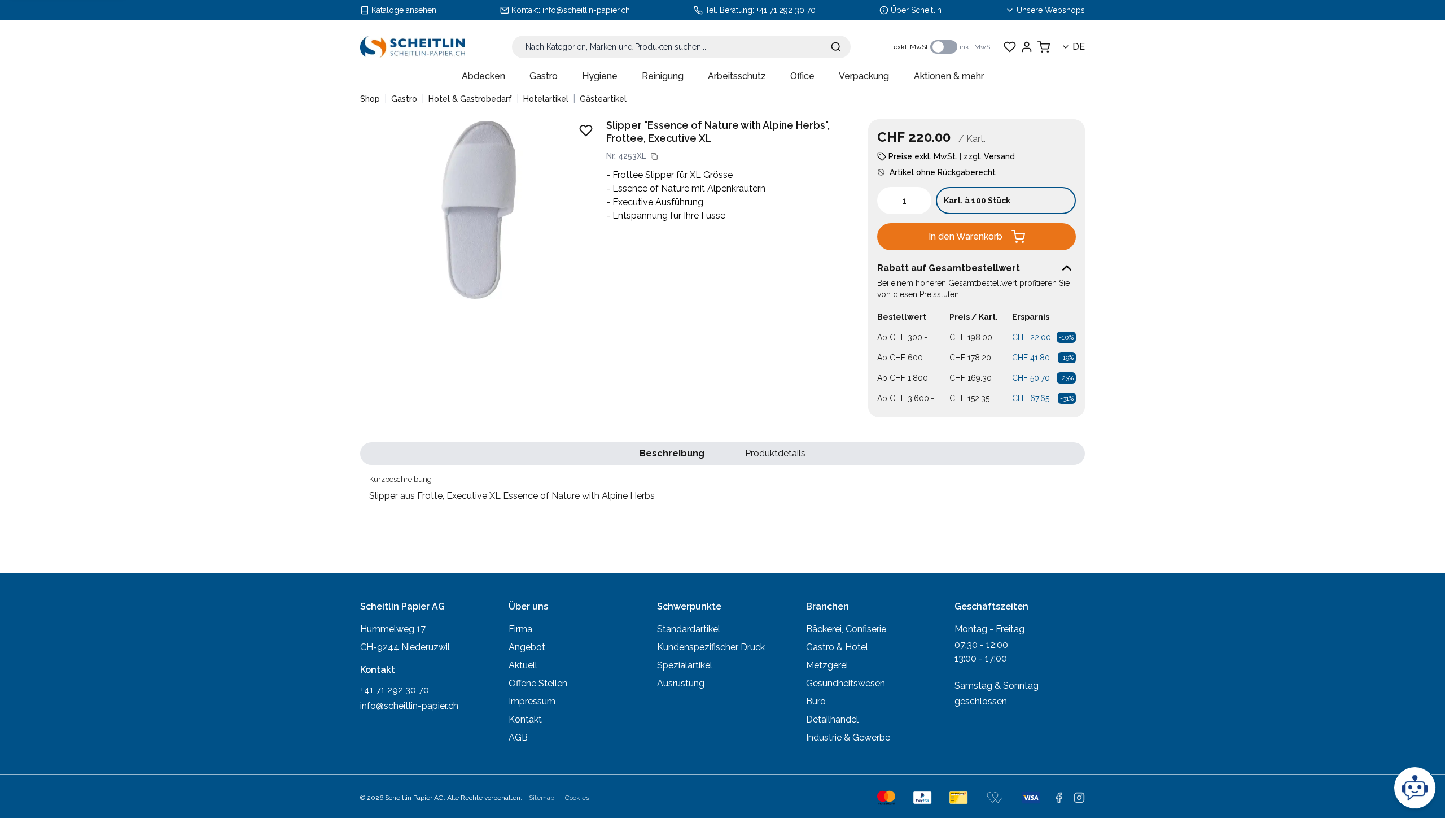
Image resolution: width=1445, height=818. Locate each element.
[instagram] (1079, 797)
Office (802, 76)
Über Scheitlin (916, 10)
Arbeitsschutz (737, 76)
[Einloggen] (1027, 47)
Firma (520, 629)
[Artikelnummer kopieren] (654, 156)
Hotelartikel (545, 98)
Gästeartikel (603, 98)
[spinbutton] (904, 200)
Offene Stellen (538, 683)
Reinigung (663, 76)
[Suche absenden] (836, 47)
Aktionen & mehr (949, 76)
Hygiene (600, 76)
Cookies (577, 798)
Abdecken (483, 76)
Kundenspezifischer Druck (711, 647)
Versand (999, 156)
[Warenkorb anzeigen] (1043, 47)
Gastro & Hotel (837, 647)
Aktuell (523, 665)
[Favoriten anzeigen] (1010, 47)
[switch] (943, 47)
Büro (816, 701)
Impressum (532, 701)
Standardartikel (688, 629)
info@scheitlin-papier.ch (586, 10)
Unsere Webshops (1051, 10)
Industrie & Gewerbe (848, 737)
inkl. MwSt (976, 47)
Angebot (527, 647)
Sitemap (541, 798)
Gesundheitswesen (845, 683)
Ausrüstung (680, 683)
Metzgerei (827, 665)
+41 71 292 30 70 (786, 10)
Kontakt (525, 719)
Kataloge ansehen (403, 10)
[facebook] (1059, 797)
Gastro (543, 76)
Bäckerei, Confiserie (846, 629)
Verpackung (864, 76)
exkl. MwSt (911, 47)
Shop (370, 98)
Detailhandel (832, 719)
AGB (518, 737)
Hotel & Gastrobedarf (470, 98)
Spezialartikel (684, 665)
